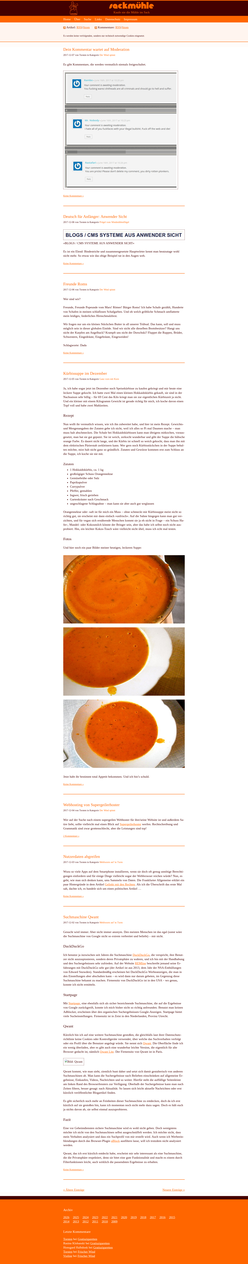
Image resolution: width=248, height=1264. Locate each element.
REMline (140, 963)
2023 (95, 1217)
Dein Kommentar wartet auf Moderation (96, 49)
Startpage (74, 1003)
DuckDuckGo (141, 955)
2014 (66, 1221)
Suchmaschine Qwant (81, 917)
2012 (85, 1221)
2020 (124, 1217)
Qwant (147, 1043)
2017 (153, 1217)
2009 (114, 1221)
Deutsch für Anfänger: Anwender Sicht (95, 216)
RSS (79, 27)
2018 (143, 1217)
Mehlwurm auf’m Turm (111, 862)
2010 (105, 1221)
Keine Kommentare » (73, 196)
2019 (134, 1217)
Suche (87, 19)
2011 (95, 1221)
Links (98, 19)
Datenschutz (112, 19)
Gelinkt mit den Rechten (120, 884)
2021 (114, 1217)
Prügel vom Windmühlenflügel (114, 222)
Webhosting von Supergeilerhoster (91, 805)
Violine (67, 1256)
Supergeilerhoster (130, 824)
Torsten (67, 1239)
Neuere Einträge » (173, 1189)
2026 (66, 1217)
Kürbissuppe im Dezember (85, 373)
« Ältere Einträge (73, 1189)
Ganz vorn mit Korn (109, 379)
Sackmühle (131, 7)
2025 (76, 1217)
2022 (105, 1217)
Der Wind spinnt (107, 55)
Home (67, 19)
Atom (86, 27)
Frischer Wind (86, 1251)
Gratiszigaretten (87, 1239)
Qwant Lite (107, 1051)
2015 (172, 1217)
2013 (76, 1221)
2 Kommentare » (71, 836)
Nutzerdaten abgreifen (81, 856)
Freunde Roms (75, 284)
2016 (162, 1217)
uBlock (115, 1141)
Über (77, 19)
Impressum (130, 19)
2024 (85, 1217)
